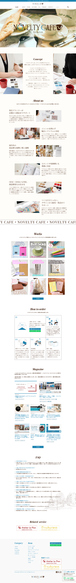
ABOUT (23, 7)
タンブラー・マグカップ (33, 553)
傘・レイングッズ (31, 555)
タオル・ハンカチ (31, 551)
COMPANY (44, 7)
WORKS (28, 7)
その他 (29, 562)
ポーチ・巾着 (30, 548)
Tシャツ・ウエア (31, 546)
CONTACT (50, 7)
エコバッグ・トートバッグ (33, 549)
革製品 (29, 558)
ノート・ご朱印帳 (31, 557)
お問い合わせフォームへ (35, 329)
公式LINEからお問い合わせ (35, 331)
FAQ (39, 7)
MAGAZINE (34, 7)
